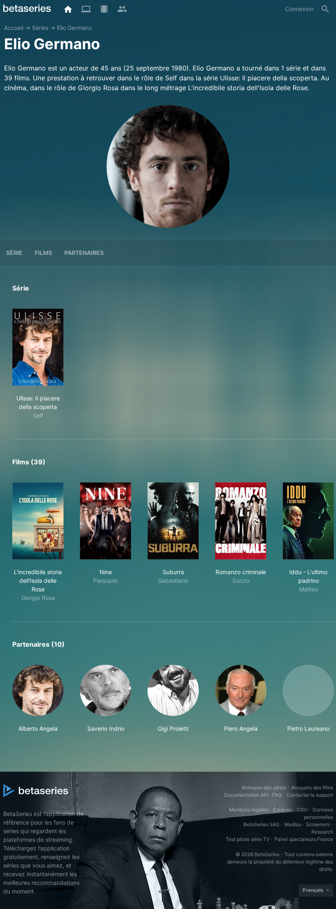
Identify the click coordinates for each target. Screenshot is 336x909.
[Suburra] (173, 520)
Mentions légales (248, 810)
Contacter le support (309, 795)
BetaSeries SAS (261, 824)
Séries (40, 27)
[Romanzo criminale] (240, 520)
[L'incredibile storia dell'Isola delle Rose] (38, 520)
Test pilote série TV (248, 839)
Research (322, 832)
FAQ (277, 795)
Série (14, 252)
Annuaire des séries (264, 787)
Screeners (317, 824)
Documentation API (246, 795)
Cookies (282, 810)
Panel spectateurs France (304, 839)
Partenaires (84, 252)
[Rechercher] (325, 9)
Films (43, 252)
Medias (292, 824)
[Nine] (105, 520)
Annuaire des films (312, 787)
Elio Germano (74, 27)
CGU (302, 810)
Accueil (13, 27)
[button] (38, 699)
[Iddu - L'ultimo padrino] (308, 520)
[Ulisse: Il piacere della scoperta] (38, 347)
